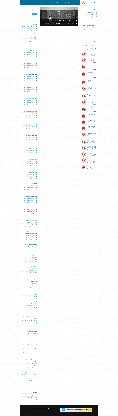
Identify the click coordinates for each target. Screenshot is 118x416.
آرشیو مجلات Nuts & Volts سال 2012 (30, 205)
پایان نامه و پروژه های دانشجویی (31, 301)
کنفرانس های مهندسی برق (32, 331)
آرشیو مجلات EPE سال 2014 (32, 178)
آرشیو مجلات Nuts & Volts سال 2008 (30, 196)
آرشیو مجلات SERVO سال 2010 (31, 231)
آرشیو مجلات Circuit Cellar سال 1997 (30, 72)
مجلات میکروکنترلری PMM (32, 246)
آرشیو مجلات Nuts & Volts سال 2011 (30, 202)
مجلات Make (34, 183)
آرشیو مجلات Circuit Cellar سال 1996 (30, 70)
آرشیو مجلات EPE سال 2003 (32, 154)
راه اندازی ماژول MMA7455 (92, 14)
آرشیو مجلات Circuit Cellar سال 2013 (30, 107)
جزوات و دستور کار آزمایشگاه (31, 41)
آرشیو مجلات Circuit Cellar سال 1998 (30, 74)
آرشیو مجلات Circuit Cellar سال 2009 (30, 98)
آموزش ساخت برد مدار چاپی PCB (31, 279)
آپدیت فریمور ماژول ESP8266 (91, 27)
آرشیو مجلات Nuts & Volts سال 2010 (30, 200)
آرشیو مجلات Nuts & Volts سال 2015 (30, 211)
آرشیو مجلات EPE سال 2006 (32, 161)
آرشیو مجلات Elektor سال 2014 (31, 137)
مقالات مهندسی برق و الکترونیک (31, 250)
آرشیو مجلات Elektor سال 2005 (31, 117)
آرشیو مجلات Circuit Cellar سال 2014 (30, 109)
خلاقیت (35, 290)
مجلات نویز (35, 248)
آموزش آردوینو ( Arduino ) (32, 266)
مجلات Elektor (34, 113)
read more (47, 23)
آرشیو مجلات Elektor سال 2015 (31, 139)
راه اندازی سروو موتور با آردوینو (91, 31)
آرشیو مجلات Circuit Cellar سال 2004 (30, 87)
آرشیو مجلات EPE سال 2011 (32, 172)
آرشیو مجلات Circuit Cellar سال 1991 (30, 59)
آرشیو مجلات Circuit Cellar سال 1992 (30, 61)
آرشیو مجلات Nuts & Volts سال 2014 (30, 209)
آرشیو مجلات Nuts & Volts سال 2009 (30, 198)
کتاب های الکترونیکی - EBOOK (31, 307)
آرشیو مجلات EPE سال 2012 (32, 174)
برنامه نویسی (34, 39)
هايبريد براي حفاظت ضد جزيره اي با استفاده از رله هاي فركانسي (91, 73)
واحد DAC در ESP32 (93, 23)
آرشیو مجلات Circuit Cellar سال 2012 (30, 104)
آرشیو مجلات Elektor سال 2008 (31, 124)
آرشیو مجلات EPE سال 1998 (32, 144)
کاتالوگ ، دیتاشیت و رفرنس (32, 305)
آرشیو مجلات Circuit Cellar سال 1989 (30, 54)
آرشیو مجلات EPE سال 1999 (32, 146)
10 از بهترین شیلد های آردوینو (91, 16)
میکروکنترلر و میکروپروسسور (31, 264)
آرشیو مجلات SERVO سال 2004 (31, 218)
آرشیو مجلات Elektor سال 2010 (31, 128)
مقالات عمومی (34, 253)
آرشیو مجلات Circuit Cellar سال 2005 (30, 89)
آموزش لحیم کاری (33, 281)
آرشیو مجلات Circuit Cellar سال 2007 (30, 93)
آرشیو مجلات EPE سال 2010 (32, 170)
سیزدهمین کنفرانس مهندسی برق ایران (30, 372)
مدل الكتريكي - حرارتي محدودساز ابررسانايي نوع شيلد (91, 88)
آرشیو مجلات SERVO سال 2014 (31, 239)
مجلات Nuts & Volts (33, 185)
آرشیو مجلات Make (33, 48)
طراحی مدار (35, 294)
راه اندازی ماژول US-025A (92, 12)
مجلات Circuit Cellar (33, 50)
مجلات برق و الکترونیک (32, 44)
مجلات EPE (35, 141)
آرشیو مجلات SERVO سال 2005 (31, 220)
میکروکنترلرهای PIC (33, 272)
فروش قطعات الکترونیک (32, 397)
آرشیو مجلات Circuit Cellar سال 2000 (30, 78)
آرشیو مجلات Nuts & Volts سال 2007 (30, 194)
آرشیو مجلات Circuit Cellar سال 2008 (30, 96)
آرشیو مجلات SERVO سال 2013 (31, 237)
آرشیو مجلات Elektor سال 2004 (31, 115)
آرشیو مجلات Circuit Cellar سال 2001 (30, 80)
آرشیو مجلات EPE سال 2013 (32, 176)
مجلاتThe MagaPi (93, 48)
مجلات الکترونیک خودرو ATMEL (31, 244)
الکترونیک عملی (34, 35)
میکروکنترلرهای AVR (33, 270)
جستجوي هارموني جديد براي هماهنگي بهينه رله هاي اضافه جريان (92, 127)
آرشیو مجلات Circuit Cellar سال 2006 (30, 91)
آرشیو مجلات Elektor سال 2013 (31, 135)
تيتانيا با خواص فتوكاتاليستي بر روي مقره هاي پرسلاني (91, 160)
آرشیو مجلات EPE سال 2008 (32, 165)
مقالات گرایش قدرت (33, 257)
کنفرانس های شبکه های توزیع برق (30, 324)
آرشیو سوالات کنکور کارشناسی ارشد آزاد (30, 30)
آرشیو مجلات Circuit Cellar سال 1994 (30, 65)
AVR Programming (93, 44)
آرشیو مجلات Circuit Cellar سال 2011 (30, 102)
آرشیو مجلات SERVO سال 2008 (31, 226)
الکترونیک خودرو (34, 283)
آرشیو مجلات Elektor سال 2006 (31, 120)
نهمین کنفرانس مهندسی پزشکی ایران (30, 378)
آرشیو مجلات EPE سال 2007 (32, 163)
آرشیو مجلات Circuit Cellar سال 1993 (30, 63)
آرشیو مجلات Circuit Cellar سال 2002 (30, 83)
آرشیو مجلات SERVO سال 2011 (31, 233)
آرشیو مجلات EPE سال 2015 (32, 181)
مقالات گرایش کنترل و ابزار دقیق (31, 261)
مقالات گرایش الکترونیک (32, 255)
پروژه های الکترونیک (33, 303)
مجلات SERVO (34, 213)
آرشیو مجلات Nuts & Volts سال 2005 (30, 189)
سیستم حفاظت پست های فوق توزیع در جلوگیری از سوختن (91, 95)
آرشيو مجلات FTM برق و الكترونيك (30, 46)
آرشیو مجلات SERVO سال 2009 (31, 229)
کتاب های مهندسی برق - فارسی (31, 314)
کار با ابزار (35, 298)
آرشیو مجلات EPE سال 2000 (32, 148)
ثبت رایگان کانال (34, 395)
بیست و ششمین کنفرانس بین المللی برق (29, 342)
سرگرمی (35, 292)
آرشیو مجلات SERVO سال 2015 (31, 242)
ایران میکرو (73, 22)
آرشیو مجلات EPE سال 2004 (32, 157)
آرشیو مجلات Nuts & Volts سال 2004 (30, 187)
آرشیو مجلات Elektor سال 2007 (31, 122)
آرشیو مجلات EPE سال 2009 (32, 168)
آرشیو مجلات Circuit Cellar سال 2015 (30, 111)
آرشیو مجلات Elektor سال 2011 (31, 131)
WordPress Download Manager (35, 408)
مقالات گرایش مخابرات (33, 259)
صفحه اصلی (74, 2)
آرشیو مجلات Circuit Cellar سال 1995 (30, 67)
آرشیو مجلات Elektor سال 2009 (31, 126)
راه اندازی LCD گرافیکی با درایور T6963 (90, 29)
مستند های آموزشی (33, 296)
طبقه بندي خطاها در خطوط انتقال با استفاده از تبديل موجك (91, 134)
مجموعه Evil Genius (33, 309)
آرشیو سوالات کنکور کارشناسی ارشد (30, 28)
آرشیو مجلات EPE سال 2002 (32, 152)
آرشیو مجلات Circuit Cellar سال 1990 (30, 56)
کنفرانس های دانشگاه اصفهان (31, 385)
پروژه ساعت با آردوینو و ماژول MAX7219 (89, 25)
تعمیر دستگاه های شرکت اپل (31, 285)
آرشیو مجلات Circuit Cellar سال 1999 (30, 76)
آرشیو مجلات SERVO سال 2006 (31, 222)
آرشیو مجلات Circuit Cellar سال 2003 (30, 85)
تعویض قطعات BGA (33, 287)
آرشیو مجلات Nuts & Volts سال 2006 (30, 192)
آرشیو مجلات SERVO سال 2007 (31, 224)
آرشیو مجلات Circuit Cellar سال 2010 (30, 100)
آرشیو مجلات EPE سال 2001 (32, 150)
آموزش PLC (34, 33)
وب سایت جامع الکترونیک (55, 2)
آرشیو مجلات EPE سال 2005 (32, 159)
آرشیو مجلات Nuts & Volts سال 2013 (30, 207)
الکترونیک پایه (34, 37)
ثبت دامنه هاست (33, 399)
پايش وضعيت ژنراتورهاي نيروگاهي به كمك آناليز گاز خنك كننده (91, 147)
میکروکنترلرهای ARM (33, 268)
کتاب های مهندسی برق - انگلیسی (31, 311)
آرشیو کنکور (35, 24)
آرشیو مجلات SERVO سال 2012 (31, 235)
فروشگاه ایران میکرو (66, 2)
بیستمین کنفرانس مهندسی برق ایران (30, 357)
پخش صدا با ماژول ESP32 (92, 34)
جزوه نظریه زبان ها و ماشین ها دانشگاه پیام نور (66, 20)
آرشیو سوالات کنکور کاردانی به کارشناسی (29, 26)
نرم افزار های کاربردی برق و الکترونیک (30, 274)
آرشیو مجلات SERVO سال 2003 (31, 215)
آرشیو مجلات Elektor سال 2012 (31, 133)
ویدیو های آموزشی (33, 277)
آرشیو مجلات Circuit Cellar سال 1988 (30, 52)
